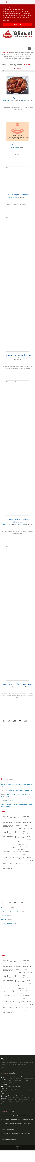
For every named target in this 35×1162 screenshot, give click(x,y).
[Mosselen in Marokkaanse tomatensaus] (17, 612)
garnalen (25, 825)
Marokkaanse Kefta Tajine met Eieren (16, 1077)
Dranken (4, 54)
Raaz (2, 804)
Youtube (20, 43)
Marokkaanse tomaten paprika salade (17, 355)
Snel (26, 56)
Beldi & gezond (14, 52)
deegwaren (8, 826)
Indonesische (28, 100)
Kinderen (18, 54)
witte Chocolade (19, 866)
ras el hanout (26, 851)
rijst (24, 854)
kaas (24, 831)
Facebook (18, 43)
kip (4, 837)
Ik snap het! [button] (17, 24)
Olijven (14, 847)
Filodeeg (18, 825)
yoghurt (27, 866)
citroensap (27, 822)
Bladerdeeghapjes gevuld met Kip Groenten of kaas (19, 790)
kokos (28, 836)
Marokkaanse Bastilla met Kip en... (15, 1086)
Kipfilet (10, 837)
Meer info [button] (6, 20)
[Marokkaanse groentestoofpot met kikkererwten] (17, 448)
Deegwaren (22, 52)
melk (27, 844)
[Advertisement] (14, 737)
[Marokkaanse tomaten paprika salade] (17, 283)
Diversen (31, 52)
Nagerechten (29, 54)
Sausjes (22, 56)
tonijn (10, 863)
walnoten (29, 863)
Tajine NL (3, 784)
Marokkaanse (17, 359)
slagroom (20, 858)
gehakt (18, 828)
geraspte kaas (28, 828)
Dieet (27, 52)
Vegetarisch (28, 58)
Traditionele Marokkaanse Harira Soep (16, 1095)
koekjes (19, 837)
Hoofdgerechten (11, 54)
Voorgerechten (21, 197)
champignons (7, 822)
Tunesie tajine (4, 919)
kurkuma (29, 839)
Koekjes (24, 54)
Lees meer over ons (7, 1068)
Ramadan (5, 56)
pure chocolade (17, 851)
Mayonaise (21, 844)
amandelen (15, 817)
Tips (23, 58)
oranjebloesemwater (23, 846)
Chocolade (17, 822)
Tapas (19, 58)
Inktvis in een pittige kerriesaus (17, 195)
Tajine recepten (13, 58)
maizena (5, 842)
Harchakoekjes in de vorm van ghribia (10, 911)
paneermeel (21, 849)
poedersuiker (6, 852)
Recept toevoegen (15, 43)
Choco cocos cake (5, 908)
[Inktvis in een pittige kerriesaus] (17, 178)
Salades (10, 56)
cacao (24, 819)
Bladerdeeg (27, 817)
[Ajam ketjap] (17, 84)
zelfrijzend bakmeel (7, 868)
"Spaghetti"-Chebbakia (7, 923)
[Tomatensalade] (17, 131)
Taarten (6, 58)
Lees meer (17, 112)
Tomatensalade (17, 145)
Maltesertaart (4, 915)
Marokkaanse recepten (23, 841)
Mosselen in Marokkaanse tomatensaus (17, 684)
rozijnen (5, 857)
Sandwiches (16, 56)
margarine (13, 841)
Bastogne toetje (10, 800)
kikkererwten (26, 833)
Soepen (30, 56)
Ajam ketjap (17, 98)
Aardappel (5, 816)
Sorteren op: (17, 68)
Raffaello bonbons (11, 1139)
